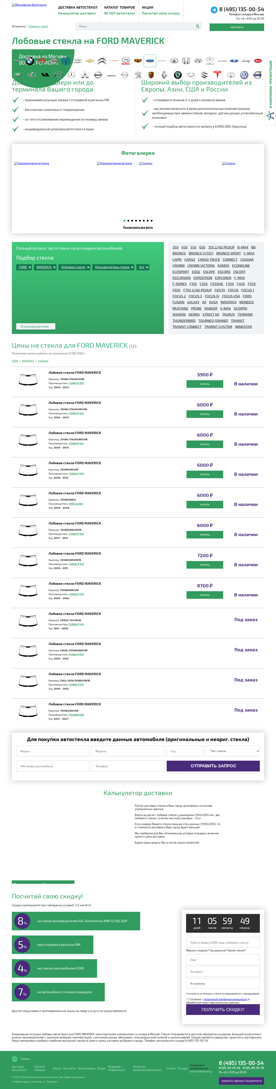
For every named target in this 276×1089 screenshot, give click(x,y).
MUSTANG (180, 308)
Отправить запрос (213, 765)
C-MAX (249, 253)
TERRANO (245, 314)
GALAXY (193, 302)
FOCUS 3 (195, 296)
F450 (241, 284)
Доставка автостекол (19, 1068)
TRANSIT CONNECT (187, 327)
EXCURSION (181, 278)
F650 (176, 290)
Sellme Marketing (201, 1071)
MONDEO (246, 302)
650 (202, 247)
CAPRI (177, 259)
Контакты (237, 27)
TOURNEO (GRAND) (213, 321)
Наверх (25, 1058)
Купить (205, 383)
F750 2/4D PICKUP (197, 290)
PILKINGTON (76, 714)
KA (204, 302)
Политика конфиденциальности (147, 1068)
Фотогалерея (86, 1068)
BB (253, 247)
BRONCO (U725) (201, 253)
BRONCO (179, 253)
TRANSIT (237, 321)
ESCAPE (209, 272)
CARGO (189, 259)
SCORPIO (240, 308)
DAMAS (223, 265)
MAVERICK (229, 302)
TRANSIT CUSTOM (218, 327)
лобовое (43, 360)
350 (175, 247)
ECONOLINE (241, 265)
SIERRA (194, 314)
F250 (204, 284)
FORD (247, 296)
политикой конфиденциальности (225, 999)
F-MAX (239, 278)
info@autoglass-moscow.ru (28, 1081)
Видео (101, 1068)
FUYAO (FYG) (76, 383)
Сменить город (38, 26)
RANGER (210, 308)
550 (193, 247)
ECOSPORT (180, 272)
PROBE (196, 308)
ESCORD (224, 272)
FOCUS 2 (179, 296)
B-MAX (242, 247)
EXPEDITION (202, 278)
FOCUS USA (231, 296)
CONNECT (230, 259)
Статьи (171, 1068)
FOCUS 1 (247, 290)
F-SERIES (179, 284)
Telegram (52, 1081)
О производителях (35, 326)
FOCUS (233, 290)
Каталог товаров (119, 10)
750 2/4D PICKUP (221, 247)
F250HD (216, 284)
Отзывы (183, 1068)
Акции (161, 10)
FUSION (178, 302)
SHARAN (179, 314)
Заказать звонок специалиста (241, 1080)
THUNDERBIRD (184, 321)
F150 (193, 284)
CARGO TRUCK (209, 259)
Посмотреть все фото (138, 227)
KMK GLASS (76, 503)
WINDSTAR (243, 327)
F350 (230, 284)
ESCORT (239, 272)
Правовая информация (116, 1068)
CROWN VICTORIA (201, 265)
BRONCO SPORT (228, 253)
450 (184, 247)
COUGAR (247, 259)
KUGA (213, 302)
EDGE (196, 272)
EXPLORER (223, 278)
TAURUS (228, 314)
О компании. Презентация (270, 84)
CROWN (178, 265)
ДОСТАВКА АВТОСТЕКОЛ (77, 10)
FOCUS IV (212, 296)
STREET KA (210, 314)
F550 (252, 284)
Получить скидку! (223, 1009)
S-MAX (225, 308)
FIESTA (220, 290)
